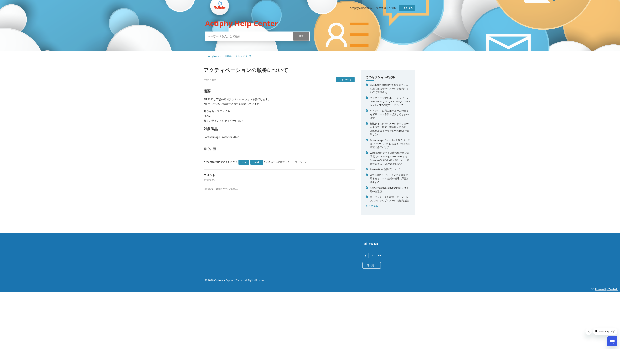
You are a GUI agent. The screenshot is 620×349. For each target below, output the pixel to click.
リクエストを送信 (386, 8)
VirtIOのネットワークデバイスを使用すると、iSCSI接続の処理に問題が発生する (389, 178)
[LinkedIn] (214, 149)
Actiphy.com (214, 56)
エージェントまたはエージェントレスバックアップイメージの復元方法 (389, 198)
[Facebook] (205, 149)
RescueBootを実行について (385, 169)
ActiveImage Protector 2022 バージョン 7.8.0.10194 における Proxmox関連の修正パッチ (390, 143)
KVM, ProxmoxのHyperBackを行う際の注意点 (389, 189)
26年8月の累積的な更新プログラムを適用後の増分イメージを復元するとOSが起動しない (389, 88)
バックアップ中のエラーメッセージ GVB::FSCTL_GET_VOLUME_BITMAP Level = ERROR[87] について (390, 101)
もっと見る (372, 205)
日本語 (228, 56)
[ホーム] (219, 21)
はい (244, 162)
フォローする (345, 79)
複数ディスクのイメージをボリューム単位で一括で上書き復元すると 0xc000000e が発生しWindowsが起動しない (389, 129)
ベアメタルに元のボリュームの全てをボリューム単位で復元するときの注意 (389, 114)
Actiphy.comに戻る (361, 8)
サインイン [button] (406, 8)
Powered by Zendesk (606, 289)
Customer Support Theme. (229, 280)
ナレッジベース (243, 56)
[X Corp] (209, 149)
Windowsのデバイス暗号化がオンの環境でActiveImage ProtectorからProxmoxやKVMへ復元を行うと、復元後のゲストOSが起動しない (389, 158)
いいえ (257, 162)
